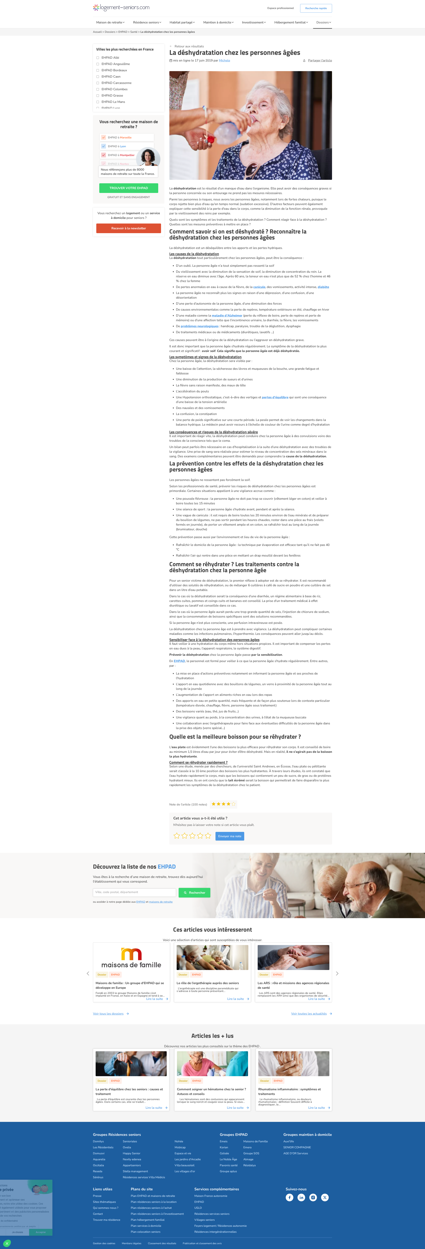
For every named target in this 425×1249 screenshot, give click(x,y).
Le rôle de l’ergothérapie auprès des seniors (208, 983)
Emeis (223, 1141)
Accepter (61, 1232)
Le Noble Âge (228, 1159)
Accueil (97, 32)
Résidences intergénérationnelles (215, 1232)
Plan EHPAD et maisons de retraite (153, 1196)
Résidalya (249, 1165)
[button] (7, 1243)
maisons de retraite (161, 902)
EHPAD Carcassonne (116, 83)
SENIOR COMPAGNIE (297, 1147)
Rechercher (197, 893)
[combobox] (134, 893)
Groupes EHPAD (234, 1134)
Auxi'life (288, 1141)
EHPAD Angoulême (116, 64)
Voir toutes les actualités (309, 1014)
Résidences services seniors (211, 1214)
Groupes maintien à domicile (307, 1134)
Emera (247, 1147)
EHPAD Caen (111, 76)
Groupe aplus (228, 1171)
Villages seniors (204, 1220)
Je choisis (38, 1232)
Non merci (14, 1232)
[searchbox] (134, 892)
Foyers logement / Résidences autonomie (220, 1226)
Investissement (252, 22)
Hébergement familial (290, 22)
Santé (133, 32)
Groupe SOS (251, 1153)
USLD (198, 1208)
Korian (224, 1147)
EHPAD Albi (110, 58)
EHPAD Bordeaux (114, 70)
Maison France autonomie (210, 1196)
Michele (224, 60)
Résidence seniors (146, 22)
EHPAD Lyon (111, 108)
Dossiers (322, 22)
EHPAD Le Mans (113, 102)
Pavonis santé (229, 1165)
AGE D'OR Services (295, 1153)
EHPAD (122, 32)
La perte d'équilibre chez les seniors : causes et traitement (129, 1091)
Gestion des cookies (104, 1243)
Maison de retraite (109, 22)
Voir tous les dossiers (108, 1014)
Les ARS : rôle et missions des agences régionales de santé (293, 985)
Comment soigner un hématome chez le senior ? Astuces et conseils (211, 1091)
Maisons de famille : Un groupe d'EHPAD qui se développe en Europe (130, 985)
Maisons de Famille (255, 1141)
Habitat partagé (181, 22)
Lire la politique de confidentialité (22, 1221)
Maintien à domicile (217, 22)
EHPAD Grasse (112, 95)
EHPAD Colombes (115, 89)
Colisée (224, 1153)
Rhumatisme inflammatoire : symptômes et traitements (289, 1091)
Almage (248, 1159)
